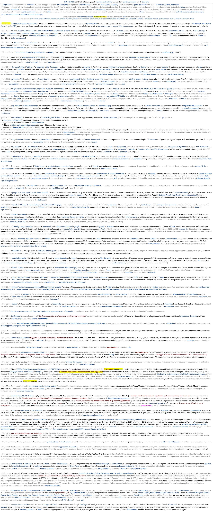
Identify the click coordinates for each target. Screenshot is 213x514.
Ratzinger (83, 505)
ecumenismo (169, 306)
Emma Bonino (43, 79)
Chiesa (102, 101)
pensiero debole (149, 74)
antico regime (161, 69)
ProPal (110, 43)
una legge (151, 173)
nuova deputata (61, 258)
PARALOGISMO (77, 91)
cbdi (110, 147)
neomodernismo (67, 166)
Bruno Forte (74, 466)
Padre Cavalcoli (89, 156)
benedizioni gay (105, 106)
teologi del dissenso (122, 18)
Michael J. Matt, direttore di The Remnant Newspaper (41, 205)
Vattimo (29, 67)
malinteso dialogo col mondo (73, 217)
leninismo (140, 18)
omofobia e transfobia (30, 33)
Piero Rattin (138, 495)
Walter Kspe (39, 166)
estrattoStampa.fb (19, 258)
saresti (35, 282)
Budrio (16, 96)
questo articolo (52, 442)
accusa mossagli (102, 464)
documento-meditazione (12, 120)
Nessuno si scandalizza (55, 89)
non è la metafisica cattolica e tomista (95, 69)
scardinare (15, 9)
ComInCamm (66, 442)
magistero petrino (47, 468)
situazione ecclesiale (19, 219)
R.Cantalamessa (114, 398)
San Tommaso (52, 67)
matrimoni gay (167, 52)
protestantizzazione (139, 468)
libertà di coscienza (20, 466)
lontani (192, 18)
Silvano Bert (15, 490)
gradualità (54, 18)
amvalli (14, 205)
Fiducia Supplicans (109, 118)
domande (190, 340)
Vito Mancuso (134, 57)
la (110, 169)
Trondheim (46, 118)
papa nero (47, 227)
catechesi (30, 5)
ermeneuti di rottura (26, 246)
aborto (145, 79)
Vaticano (43, 277)
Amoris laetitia (179, 294)
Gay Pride (86, 33)
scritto (115, 94)
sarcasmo (137, 159)
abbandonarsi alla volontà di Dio (194, 424)
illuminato (113, 427)
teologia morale (38, 123)
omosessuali (50, 173)
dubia (94, 142)
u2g (13, 38)
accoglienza (123, 45)
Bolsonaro (204, 147)
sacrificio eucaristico (121, 159)
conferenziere (140, 419)
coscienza (168, 304)
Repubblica (121, 147)
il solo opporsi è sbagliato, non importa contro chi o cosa (23, 326)
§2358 (200, 36)
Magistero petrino (68, 306)
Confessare (15, 316)
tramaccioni (61, 263)
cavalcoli (122, 156)
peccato (116, 89)
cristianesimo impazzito (152, 18)
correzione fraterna (44, 18)
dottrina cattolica (82, 178)
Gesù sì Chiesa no (175, 18)
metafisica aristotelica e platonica (134, 72)
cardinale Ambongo (30, 106)
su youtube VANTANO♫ (116, 96)
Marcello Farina (173, 493)
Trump (161, 277)
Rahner (34, 159)
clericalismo (46, 140)
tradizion (75, 18)
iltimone (48, 169)
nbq (13, 140)
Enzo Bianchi (32, 185)
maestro (165, 67)
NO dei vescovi (83, 106)
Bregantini (69, 311)
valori (75, 152)
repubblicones (57, 188)
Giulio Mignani (69, 132)
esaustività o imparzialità (85, 16)
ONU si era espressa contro (89, 176)
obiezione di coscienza (67, 282)
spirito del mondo (129, 2)
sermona (143, 57)
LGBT (136, 277)
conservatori (61, 18)
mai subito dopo (156, 94)
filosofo (143, 67)
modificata (97, 16)
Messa (16, 43)
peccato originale (87, 364)
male (102, 5)
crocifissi (73, 490)
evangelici (172, 147)
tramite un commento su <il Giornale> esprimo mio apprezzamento (37, 311)
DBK (14, 26)
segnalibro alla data (52, 485)
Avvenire (86, 67)
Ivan (119, 497)
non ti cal (51, 62)
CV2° (9, 152)
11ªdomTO (16, 251)
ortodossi (54, 299)
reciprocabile (28, 91)
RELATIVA (173, 98)
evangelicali (181, 147)
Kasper (153, 239)
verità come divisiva (175, 74)
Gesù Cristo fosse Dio (80, 207)
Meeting (16, 227)
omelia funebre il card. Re (32, 57)
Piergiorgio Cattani (34, 347)
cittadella (134, 239)
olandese (103, 277)
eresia (159, 111)
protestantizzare (164, 18)
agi (13, 106)
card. (102, 111)
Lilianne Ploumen (23, 277)
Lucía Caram (20, 52)
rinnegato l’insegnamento (166, 205)
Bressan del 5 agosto (74, 362)
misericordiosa (62, 5)
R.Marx (20, 268)
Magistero (7, 5)
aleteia (17, 106)
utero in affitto (203, 176)
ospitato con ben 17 (58, 185)
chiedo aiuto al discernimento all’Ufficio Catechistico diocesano (181, 374)
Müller (47, 239)
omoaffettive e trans (176, 31)
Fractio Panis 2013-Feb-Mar (22, 396)
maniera (16, 159)
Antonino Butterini (46, 495)
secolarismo (185, 18)
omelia (29, 43)
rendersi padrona (26, 510)
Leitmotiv (4, 246)
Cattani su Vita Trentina (20, 338)
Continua (81, 282)
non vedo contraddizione (61, 323)
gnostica (208, 464)
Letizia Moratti (183, 490)
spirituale (123, 152)
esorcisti (77, 229)
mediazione (69, 18)
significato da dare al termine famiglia (49, 176)
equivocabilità (154, 36)
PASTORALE (69, 2)
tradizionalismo (84, 18)
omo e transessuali (92, 140)
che (148, 57)
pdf (164, 442)
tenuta (34, 43)
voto (23, 419)
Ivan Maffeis (87, 495)
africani (92, 106)
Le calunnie (19, 67)
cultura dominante (172, 5)
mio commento (147, 427)
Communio (172, 505)
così (68, 135)
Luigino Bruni (16, 156)
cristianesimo (59, 69)
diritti (49, 12)
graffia (23, 490)
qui (171, 36)
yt (96, 111)
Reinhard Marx (92, 23)
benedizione (18, 127)
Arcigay (109, 287)
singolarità (20, 188)
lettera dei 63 (133, 18)
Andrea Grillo (200, 166)
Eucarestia (57, 304)
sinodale (31, 31)
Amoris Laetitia (171, 239)
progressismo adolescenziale (107, 18)
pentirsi (64, 84)
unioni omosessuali (191, 108)
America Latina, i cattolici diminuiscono (153, 149)
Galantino (171, 323)
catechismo (89, 94)
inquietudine (192, 106)
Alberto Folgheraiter (106, 419)
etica (200, 67)
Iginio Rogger (12, 495)
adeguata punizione (17, 222)
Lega (73, 258)
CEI (196, 31)
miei (124, 16)
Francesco (152, 140)
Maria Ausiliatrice (40, 419)
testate (155, 287)
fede (98, 239)
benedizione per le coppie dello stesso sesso (115, 26)
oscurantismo (94, 18)
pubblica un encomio (117, 67)
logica (183, 98)
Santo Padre (146, 205)
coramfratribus (17, 118)
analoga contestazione (125, 466)
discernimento (84, 5)
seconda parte (173, 442)
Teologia (46, 505)
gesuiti (101, 227)
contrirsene (5, 94)
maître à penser (32, 62)
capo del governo (48, 289)
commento (43, 318)
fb (12, 67)
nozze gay (169, 94)
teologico (38, 466)
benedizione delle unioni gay (66, 268)
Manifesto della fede (25, 239)
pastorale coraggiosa (25, 391)
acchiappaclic (75, 79)
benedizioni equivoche (77, 111)
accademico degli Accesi (124, 419)
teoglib (38, 372)
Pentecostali (33, 147)
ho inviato (137, 427)
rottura (182, 7)
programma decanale (188, 316)
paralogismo (14, 84)
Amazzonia (111, 205)
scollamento (20, 38)
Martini (14, 468)
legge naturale (22, 289)
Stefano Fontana (23, 140)
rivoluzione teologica (107, 74)
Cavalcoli (17, 74)
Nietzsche (40, 67)
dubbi (197, 207)
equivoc (4, 210)
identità (95, 166)
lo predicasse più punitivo (92, 415)
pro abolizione (49, 282)
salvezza (4, 207)
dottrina (107, 152)
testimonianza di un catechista (32, 352)
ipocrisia (170, 89)
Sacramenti (118, 369)
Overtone (145, 2)
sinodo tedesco (54, 166)
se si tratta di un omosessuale (152, 89)
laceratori (14, 246)
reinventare (105, 169)
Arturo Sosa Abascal (65, 227)
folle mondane (131, 217)
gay (41, 94)
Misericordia (17, 318)
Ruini (70, 500)
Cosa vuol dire (16, 464)
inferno (41, 207)
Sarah (106, 111)
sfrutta (95, 89)
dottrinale (41, 200)
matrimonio (203, 297)
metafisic (21, 69)
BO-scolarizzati (40, 246)
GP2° (64, 500)
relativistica (160, 5)
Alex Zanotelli (105, 258)
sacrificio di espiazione (58, 159)
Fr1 (61, 57)
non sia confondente (104, 2)
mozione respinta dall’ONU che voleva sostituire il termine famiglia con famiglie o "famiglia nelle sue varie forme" (114, 289)
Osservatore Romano (83, 185)
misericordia (100, 9)
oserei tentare (13, 91)
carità (31, 18)
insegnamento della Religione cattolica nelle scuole (48, 490)
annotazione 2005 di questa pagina (42, 386)
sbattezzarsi (171, 81)
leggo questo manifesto (67, 447)
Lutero (24, 159)
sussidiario (91, 111)
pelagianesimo (103, 468)
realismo (26, 294)
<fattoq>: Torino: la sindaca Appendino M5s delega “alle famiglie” (36, 287)
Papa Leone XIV (38, 52)
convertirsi (72, 84)
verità (36, 18)
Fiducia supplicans (153, 106)
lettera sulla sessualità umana (23, 125)
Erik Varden (55, 118)
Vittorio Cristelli (143, 493)
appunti (34, 318)
